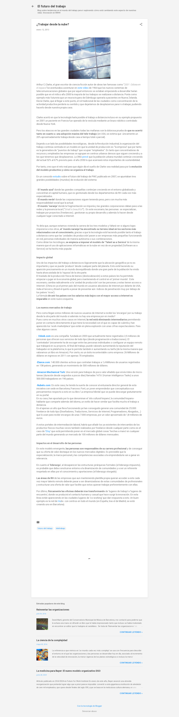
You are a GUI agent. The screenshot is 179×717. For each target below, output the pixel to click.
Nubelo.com (43, 385)
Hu (59, 501)
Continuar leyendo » (131, 632)
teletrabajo (60, 528)
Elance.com (43, 362)
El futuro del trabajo (51, 6)
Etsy (48, 431)
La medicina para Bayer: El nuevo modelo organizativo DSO (68, 670)
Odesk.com (44, 336)
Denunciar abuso (89, 711)
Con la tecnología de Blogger (89, 706)
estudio (57, 176)
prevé (85, 156)
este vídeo (83, 87)
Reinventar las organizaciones (52, 609)
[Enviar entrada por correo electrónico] (38, 523)
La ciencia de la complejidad (51, 640)
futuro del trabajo (45, 528)
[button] (141, 24)
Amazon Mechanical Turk (51, 372)
